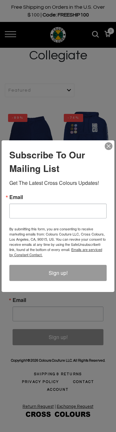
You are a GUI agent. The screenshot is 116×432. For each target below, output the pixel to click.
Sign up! (58, 272)
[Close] (108, 146)
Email (16, 197)
